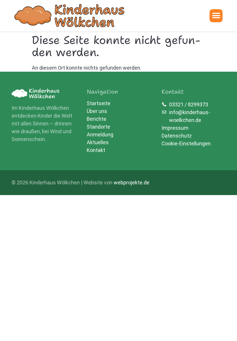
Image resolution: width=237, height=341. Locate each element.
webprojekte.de (131, 182)
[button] (216, 15)
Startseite (98, 103)
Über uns (97, 111)
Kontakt (96, 150)
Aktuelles (98, 142)
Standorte (98, 127)
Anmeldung (100, 135)
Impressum (175, 128)
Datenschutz (177, 136)
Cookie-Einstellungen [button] (186, 143)
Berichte (96, 119)
